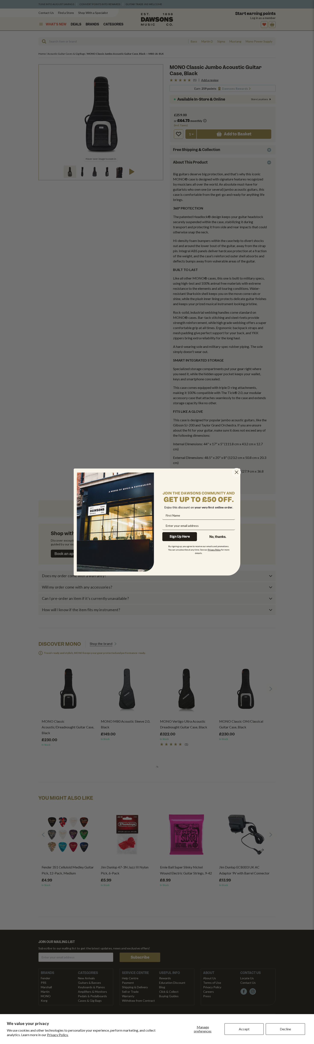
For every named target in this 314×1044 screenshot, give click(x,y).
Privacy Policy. (57, 1035)
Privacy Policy (214, 549)
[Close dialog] (236, 472)
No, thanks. (217, 537)
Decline (285, 1029)
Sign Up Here (180, 536)
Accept (244, 1029)
